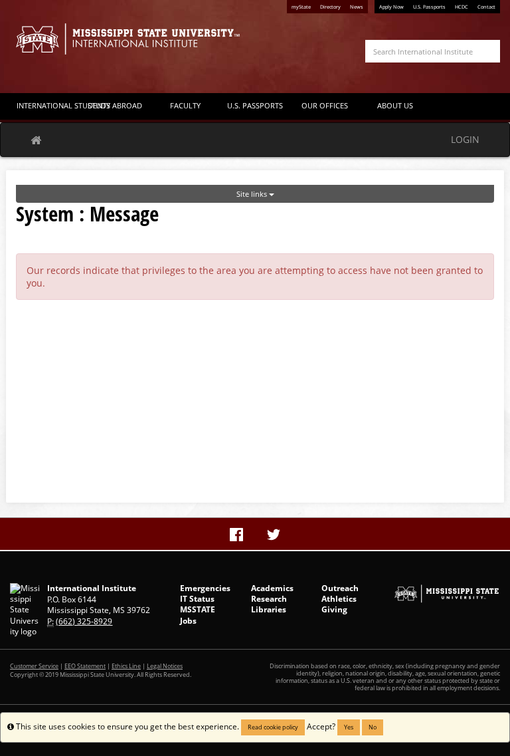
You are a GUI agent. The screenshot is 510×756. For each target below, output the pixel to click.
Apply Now (391, 6)
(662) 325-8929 (84, 621)
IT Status (197, 599)
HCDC (461, 6)
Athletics (339, 599)
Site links (252, 194)
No (373, 727)
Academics (272, 588)
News (356, 6)
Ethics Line (126, 666)
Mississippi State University (43, 46)
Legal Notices (165, 666)
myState (301, 6)
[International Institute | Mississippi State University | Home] (127, 39)
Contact (486, 6)
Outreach (340, 588)
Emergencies (205, 588)
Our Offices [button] (324, 105)
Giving (334, 609)
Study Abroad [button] (115, 105)
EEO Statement (85, 666)
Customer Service (34, 666)
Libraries (268, 609)
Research (269, 599)
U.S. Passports (429, 6)
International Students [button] (48, 105)
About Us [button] (395, 105)
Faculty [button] (185, 105)
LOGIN (465, 139)
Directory (330, 6)
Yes (348, 727)
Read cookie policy (273, 727)
